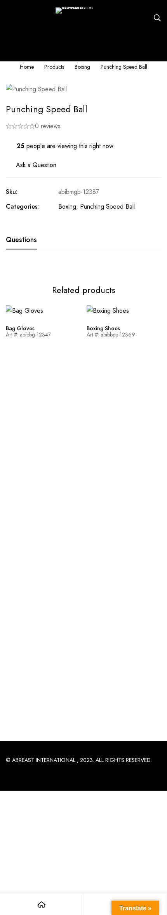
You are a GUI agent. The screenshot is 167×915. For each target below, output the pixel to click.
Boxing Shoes (103, 328)
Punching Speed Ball (107, 206)
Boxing (82, 67)
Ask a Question (36, 164)
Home (27, 67)
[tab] (21, 240)
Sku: (11, 191)
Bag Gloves (20, 328)
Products (54, 67)
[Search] (157, 18)
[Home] (42, 904)
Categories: (22, 206)
